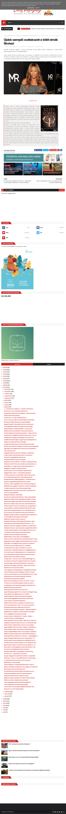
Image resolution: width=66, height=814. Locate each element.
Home (5, 35)
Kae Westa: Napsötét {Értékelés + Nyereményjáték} (20, 497)
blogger (61, 190)
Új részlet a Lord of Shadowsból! (14, 689)
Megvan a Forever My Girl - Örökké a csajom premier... (20, 462)
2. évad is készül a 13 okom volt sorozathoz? (17, 660)
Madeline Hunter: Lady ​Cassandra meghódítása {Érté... (21, 528)
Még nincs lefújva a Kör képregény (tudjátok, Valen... (20, 499)
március (7, 691)
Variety (24, 49)
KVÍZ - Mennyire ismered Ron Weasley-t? (20, 744)
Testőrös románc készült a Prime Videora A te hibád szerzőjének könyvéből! (41, 28)
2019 (4, 383)
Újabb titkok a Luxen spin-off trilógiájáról (16, 537)
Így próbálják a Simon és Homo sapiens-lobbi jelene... (20, 627)
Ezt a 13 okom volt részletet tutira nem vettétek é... (19, 512)
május (6, 405)
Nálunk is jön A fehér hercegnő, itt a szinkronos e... (19, 603)
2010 (4, 712)
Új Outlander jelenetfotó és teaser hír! (16, 589)
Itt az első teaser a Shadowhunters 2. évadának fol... (20, 552)
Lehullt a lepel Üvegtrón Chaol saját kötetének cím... (20, 530)
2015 (4, 701)
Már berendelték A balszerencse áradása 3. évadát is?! (21, 667)
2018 (4, 385)
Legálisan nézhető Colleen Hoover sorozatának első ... (20, 623)
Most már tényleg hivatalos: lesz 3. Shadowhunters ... (20, 510)
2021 (4, 378)
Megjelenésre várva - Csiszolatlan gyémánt (17, 473)
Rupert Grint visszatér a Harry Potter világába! (21, 763)
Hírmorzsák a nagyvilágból (22, 35)
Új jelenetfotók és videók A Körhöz (14, 556)
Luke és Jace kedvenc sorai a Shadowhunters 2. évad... (21, 574)
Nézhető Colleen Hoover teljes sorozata (16, 676)
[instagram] (55, 812)
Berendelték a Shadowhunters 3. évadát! (16, 594)
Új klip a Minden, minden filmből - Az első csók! (18, 429)
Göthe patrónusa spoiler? (12, 415)
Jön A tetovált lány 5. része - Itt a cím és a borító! (19, 605)
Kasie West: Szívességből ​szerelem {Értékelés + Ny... (20, 647)
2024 (4, 372)
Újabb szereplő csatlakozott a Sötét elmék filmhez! (19, 634)
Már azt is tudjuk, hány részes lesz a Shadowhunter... (20, 504)
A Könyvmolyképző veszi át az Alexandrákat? (18, 673)
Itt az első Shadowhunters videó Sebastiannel (18, 477)
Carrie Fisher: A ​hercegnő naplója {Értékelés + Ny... (19, 686)
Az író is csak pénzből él (11, 492)
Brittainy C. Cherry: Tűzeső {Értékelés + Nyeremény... (20, 658)
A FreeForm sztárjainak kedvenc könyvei (16, 649)
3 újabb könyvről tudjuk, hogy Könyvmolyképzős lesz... (20, 440)
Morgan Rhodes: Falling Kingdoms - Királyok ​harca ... (20, 479)
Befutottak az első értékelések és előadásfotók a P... (20, 640)
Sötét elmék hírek (33, 35)
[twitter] (57, 812)
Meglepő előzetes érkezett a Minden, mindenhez (19, 453)
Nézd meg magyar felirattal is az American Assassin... (20, 501)
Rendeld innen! (33, 100)
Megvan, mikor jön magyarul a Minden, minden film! (20, 526)
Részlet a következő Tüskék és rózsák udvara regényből (21, 446)
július (6, 400)
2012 (4, 707)
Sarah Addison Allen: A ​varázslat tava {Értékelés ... (19, 629)
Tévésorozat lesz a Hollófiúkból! (14, 618)
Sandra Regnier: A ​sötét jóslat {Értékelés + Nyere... (19, 664)
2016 (4, 699)
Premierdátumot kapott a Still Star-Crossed (17, 548)
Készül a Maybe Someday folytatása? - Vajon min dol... (21, 433)
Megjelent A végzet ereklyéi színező (15, 468)
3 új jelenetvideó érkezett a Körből (14, 459)
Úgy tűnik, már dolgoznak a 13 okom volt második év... (20, 448)
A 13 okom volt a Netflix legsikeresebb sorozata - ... (19, 583)
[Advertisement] (33, 310)
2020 (4, 381)
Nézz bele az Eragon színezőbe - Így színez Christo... (20, 565)
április (6, 407)
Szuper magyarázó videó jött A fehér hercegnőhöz (19, 656)
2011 (4, 710)
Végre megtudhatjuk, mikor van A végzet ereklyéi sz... (20, 631)
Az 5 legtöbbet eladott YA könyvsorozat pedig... (18, 426)
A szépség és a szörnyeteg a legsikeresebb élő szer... (20, 585)
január (6, 696)
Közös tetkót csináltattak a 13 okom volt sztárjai (19, 625)
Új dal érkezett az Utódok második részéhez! (17, 576)
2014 (4, 703)
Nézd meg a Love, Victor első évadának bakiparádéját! (23, 757)
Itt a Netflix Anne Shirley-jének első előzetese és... (19, 671)
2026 (4, 367)
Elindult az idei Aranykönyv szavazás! (15, 534)
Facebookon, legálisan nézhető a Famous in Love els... (20, 435)
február (7, 694)
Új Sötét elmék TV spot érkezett (52, 173)
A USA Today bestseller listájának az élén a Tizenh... (19, 572)
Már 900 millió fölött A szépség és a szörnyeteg (18, 651)
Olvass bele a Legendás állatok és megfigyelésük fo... (20, 550)
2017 (4, 387)
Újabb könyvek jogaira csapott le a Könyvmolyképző (20, 486)
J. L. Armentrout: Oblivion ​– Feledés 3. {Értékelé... (19, 409)
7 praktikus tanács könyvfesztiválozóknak (17, 532)
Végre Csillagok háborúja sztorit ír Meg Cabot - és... (20, 638)
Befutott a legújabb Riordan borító (15, 457)
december (7, 389)
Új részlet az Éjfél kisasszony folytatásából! (17, 422)
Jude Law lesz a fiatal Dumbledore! (15, 601)
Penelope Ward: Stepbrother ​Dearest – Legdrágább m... (21, 636)
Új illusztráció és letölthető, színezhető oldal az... (19, 431)
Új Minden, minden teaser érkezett (14, 519)
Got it (37, 8)
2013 (4, 705)
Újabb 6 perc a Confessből (12, 662)
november (7, 391)
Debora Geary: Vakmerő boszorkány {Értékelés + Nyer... (21, 539)
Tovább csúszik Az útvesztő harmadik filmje (17, 488)
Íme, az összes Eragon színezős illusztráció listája (19, 420)
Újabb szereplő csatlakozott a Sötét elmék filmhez (19, 678)
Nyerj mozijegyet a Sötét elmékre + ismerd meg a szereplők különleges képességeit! (31, 170)
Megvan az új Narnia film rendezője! (15, 442)
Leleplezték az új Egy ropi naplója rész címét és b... (19, 437)
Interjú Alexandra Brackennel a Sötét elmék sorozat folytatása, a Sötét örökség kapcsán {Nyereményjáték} (13, 170)
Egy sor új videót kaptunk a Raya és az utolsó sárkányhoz (24, 750)
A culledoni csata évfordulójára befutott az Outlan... (20, 561)
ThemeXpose (10, 811)
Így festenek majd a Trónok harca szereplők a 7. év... (20, 645)
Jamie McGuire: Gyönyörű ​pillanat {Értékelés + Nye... (20, 508)
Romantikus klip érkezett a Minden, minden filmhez (20, 413)
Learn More (30, 8)
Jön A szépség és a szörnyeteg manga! (16, 684)
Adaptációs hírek (14, 28)
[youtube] (62, 812)
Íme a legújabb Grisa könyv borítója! (15, 614)
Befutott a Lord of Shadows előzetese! (16, 411)
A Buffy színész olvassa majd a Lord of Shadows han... (20, 642)
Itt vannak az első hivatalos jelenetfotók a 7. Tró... (19, 523)
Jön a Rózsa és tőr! (10, 451)
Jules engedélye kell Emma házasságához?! (17, 682)
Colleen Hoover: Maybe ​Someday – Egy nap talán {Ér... (20, 609)
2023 (4, 374)
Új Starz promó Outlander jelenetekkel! (16, 680)
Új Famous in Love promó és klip (13, 567)
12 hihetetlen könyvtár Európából (14, 578)
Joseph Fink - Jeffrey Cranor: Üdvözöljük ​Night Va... (20, 559)
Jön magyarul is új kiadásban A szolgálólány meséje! (20, 570)
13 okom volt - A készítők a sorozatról (15, 653)
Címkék (49, 364)
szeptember (8, 396)
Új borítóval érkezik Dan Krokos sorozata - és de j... (19, 581)
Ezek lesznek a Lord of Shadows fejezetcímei (18, 470)
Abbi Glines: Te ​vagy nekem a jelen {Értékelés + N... (19, 466)
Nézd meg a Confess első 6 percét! (14, 669)
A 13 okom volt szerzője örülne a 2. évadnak (17, 545)
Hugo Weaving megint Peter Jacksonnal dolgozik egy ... (21, 592)
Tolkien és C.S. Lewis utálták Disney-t (15, 417)
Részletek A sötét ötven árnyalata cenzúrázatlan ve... (20, 464)
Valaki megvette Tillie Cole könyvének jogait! (18, 596)
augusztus (7, 398)
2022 (4, 376)
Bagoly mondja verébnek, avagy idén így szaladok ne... (21, 514)
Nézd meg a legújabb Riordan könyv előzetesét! (18, 598)
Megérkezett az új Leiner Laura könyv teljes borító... (20, 490)
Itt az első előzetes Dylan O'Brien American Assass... (20, 554)
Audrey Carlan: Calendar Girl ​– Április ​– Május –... (19, 616)
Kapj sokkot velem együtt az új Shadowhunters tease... (21, 541)
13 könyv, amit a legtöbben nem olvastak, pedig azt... (20, 484)
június (6, 402)
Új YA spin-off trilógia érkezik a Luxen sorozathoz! (19, 543)
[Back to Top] (64, 812)
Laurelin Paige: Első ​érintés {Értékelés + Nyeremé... (19, 563)
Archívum (17, 364)
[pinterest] (59, 812)
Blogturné (7, 165)
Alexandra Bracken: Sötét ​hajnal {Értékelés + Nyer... (20, 521)
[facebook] (53, 812)
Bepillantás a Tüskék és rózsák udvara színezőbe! (19, 612)
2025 (4, 370)
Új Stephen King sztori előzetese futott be (17, 607)
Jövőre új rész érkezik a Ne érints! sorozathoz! (18, 455)
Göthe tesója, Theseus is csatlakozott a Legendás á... (20, 506)
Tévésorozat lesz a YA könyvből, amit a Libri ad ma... (20, 475)
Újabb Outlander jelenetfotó (13, 587)
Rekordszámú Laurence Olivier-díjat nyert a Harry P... (20, 620)
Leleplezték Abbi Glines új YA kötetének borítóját (19, 444)
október (7, 393)
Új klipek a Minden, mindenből (13, 495)
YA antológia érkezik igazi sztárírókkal (16, 517)
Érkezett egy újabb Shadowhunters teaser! (17, 481)
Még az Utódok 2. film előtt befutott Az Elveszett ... (19, 424)
